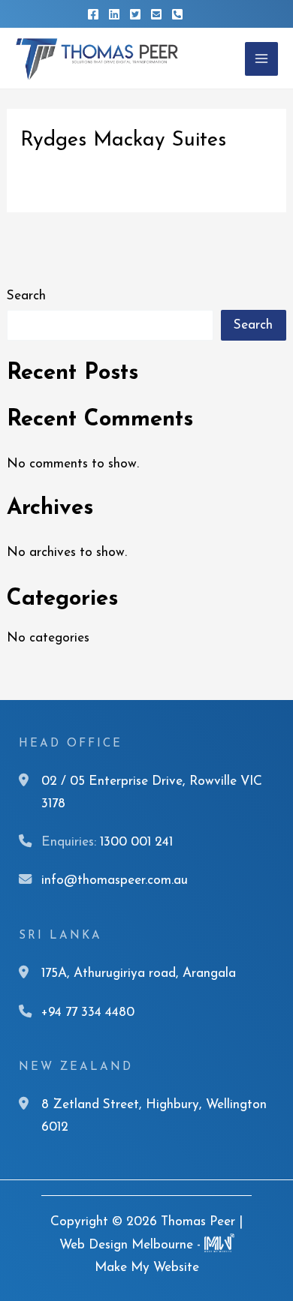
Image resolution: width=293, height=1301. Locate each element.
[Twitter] (135, 14)
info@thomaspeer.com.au (114, 880)
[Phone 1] (177, 14)
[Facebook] (93, 14)
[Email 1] (156, 14)
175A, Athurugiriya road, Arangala (138, 973)
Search (26, 296)
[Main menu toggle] (261, 58)
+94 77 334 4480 (87, 1012)
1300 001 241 (136, 842)
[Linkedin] (114, 14)
